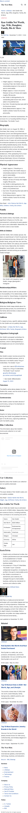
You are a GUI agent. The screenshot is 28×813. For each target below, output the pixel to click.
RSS (5, 808)
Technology (8, 774)
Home (3, 10)
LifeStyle (9, 10)
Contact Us (7, 796)
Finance (6, 776)
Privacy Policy (8, 787)
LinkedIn (7, 806)
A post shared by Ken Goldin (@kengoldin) (14, 472)
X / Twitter (7, 804)
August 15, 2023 (8, 381)
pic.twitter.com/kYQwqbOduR (12, 375)
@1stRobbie (12, 373)
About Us (7, 784)
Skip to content (5, 1)
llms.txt (3, 759)
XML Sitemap (11, 759)
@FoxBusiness (19, 366)
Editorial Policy (8, 789)
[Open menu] (25, 4)
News (17, 587)
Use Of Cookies (9, 791)
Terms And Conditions (11, 793)
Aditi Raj (5, 35)
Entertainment (8, 772)
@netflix (5, 373)
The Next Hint (7, 4)
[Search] (21, 4)
